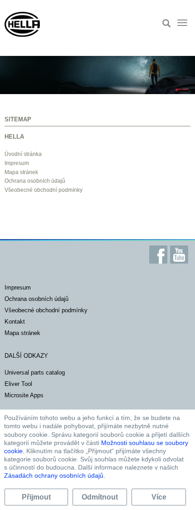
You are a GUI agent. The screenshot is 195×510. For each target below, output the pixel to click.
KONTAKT (15, 321)
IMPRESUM (18, 287)
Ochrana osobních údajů (35, 181)
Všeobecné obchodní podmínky (44, 190)
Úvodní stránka (23, 154)
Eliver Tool (18, 383)
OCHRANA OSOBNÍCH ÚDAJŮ (36, 298)
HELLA (14, 136)
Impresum (17, 163)
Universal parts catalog (35, 372)
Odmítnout (100, 497)
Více (158, 497)
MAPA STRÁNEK (22, 333)
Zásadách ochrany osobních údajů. (54, 475)
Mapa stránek (21, 172)
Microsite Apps (24, 395)
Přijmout (36, 497)
